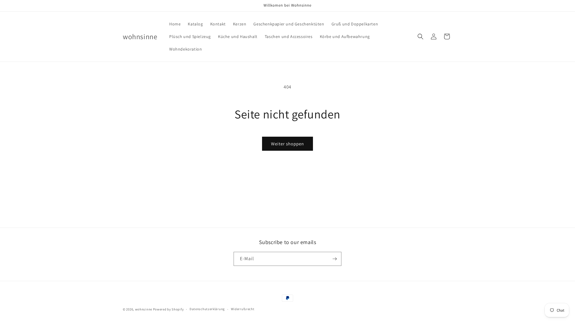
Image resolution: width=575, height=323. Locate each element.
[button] (420, 36)
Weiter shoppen (287, 144)
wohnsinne (143, 309)
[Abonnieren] (334, 259)
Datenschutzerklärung (207, 309)
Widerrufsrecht (243, 309)
